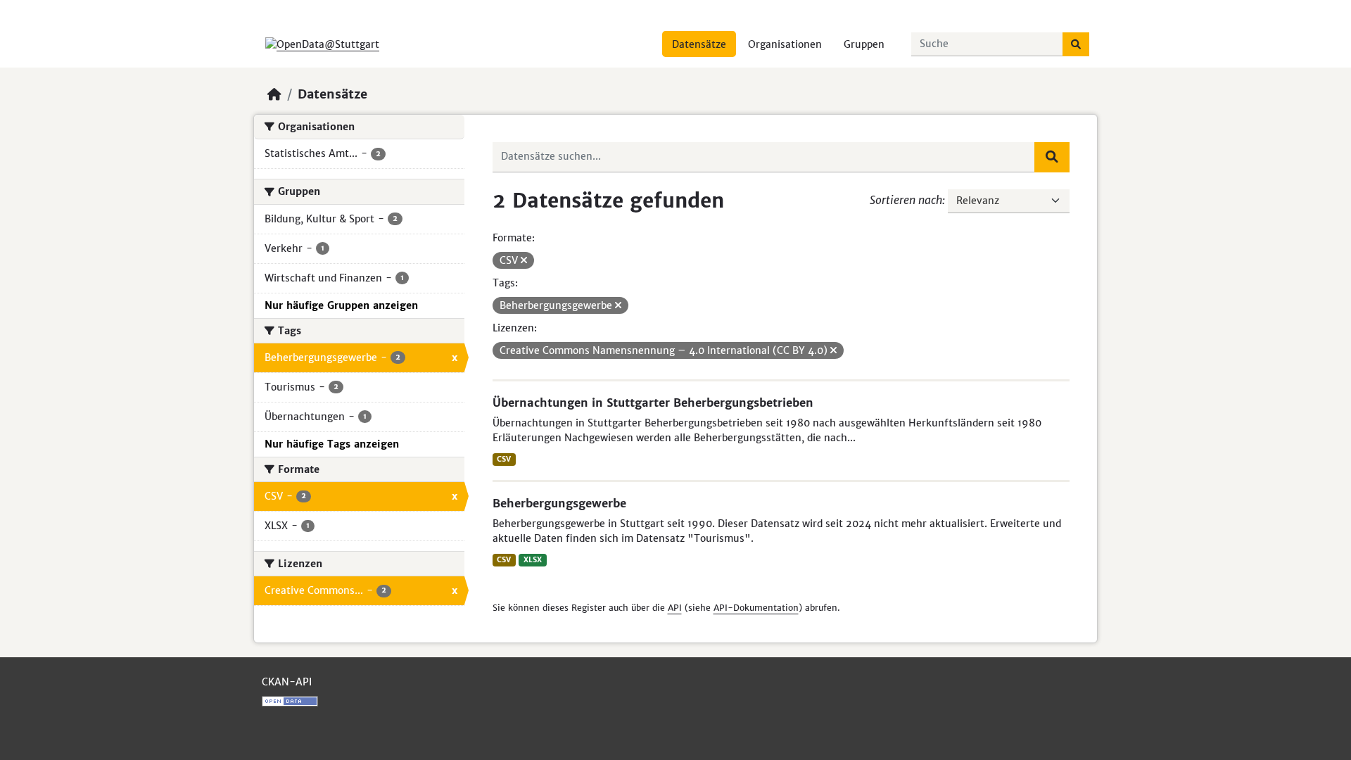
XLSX (533, 559)
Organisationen (785, 44)
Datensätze (699, 44)
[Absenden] (1076, 44)
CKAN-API (287, 682)
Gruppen (864, 44)
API (675, 607)
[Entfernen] (524, 260)
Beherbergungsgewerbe (559, 503)
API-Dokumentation (756, 607)
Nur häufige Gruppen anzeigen (341, 305)
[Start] (274, 94)
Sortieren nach (906, 200)
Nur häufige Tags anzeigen (332, 444)
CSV (504, 459)
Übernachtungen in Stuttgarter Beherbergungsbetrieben (653, 402)
